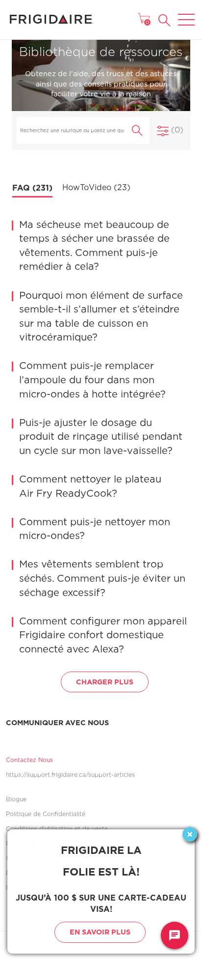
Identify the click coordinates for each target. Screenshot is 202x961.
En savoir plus (100, 931)
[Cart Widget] (144, 18)
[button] (164, 20)
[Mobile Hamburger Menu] (186, 13)
